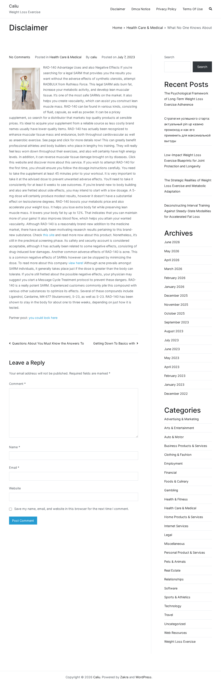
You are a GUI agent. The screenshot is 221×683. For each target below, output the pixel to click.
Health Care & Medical (65, 57)
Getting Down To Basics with (114, 343)
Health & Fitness (176, 499)
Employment (173, 463)
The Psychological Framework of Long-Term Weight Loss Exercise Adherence (186, 98)
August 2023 (173, 331)
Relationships (174, 579)
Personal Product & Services (184, 552)
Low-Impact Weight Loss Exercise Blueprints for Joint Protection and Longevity (184, 160)
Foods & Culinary (176, 481)
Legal (168, 535)
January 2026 (174, 286)
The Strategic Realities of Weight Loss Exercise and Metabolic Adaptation (187, 185)
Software (170, 588)
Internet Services (176, 526)
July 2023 (171, 340)
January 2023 (174, 384)
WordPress (144, 677)
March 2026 (173, 269)
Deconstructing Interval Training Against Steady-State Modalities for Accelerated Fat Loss (187, 211)
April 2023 (171, 367)
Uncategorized (175, 624)
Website (15, 488)
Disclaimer (117, 9)
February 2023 (174, 376)
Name (14, 447)
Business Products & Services (185, 446)
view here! (75, 263)
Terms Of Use (193, 9)
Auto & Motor (174, 437)
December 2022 (176, 393)
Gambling (171, 490)
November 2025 (176, 304)
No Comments (19, 57)
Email (14, 467)
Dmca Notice (140, 9)
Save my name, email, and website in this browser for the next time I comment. (71, 509)
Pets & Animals (175, 561)
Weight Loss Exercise (180, 641)
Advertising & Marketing (181, 419)
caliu (93, 57)
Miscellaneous (174, 543)
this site (48, 235)
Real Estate (172, 570)
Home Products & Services (183, 517)
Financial (170, 472)
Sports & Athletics (177, 597)
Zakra (124, 677)
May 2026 (171, 251)
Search (169, 57)
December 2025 (176, 295)
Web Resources (175, 632)
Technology (172, 606)
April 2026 (171, 260)
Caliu (14, 6)
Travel (168, 615)
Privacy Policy (166, 9)
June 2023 (172, 349)
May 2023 (171, 358)
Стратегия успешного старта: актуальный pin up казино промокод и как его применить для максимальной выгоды (187, 130)
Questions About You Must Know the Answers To (48, 343)
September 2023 (176, 322)
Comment (17, 383)
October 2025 (174, 313)
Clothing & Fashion (177, 454)
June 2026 (172, 242)
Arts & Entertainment (179, 428)
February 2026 (174, 278)
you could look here (43, 318)
